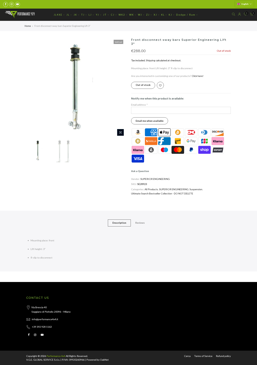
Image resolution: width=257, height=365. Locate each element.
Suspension (196, 189)
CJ (113, 14)
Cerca (187, 355)
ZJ (148, 14)
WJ (140, 14)
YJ (97, 14)
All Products (151, 189)
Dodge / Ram (185, 14)
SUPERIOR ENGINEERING (155, 178)
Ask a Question (140, 171)
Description (119, 222)
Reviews (140, 222)
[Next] (119, 87)
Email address (139, 104)
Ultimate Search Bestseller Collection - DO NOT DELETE (162, 193)
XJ (155, 14)
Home (28, 26)
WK (131, 14)
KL (163, 14)
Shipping (150, 60)
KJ (170, 14)
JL (68, 14)
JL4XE (58, 14)
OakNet (104, 359)
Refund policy (223, 355)
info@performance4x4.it (45, 319)
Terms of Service (203, 355)
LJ (90, 14)
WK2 (122, 14)
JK (75, 14)
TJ (83, 14)
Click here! (198, 75)
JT (105, 14)
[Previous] (32, 87)
